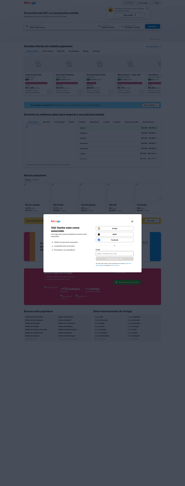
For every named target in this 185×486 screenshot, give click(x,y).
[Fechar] (132, 221)
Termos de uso (114, 265)
